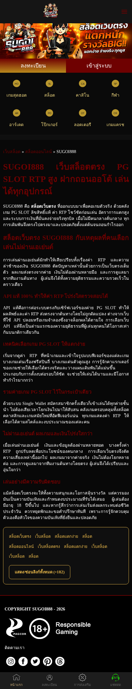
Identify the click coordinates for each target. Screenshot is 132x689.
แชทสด (115, 685)
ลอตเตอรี (82, 124)
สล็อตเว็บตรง (20, 536)
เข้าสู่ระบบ (99, 66)
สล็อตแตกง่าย (66, 536)
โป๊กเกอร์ (49, 124)
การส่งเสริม (82, 685)
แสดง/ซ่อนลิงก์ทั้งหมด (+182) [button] (39, 572)
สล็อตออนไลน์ (21, 546)
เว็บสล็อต (43, 536)
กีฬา (115, 95)
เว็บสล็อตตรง (49, 546)
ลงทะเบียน (33, 66)
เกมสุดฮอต (16, 95)
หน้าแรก (16, 685)
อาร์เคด (16, 124)
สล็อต (49, 95)
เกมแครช (115, 124)
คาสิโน (82, 95)
